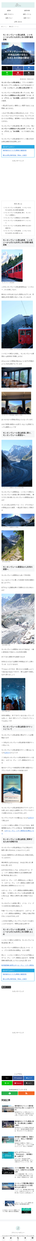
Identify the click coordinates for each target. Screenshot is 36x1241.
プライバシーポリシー (18, 1232)
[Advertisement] (18, 180)
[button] (29, 73)
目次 (15, 204)
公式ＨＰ (7, 752)
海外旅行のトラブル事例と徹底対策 (14, 150)
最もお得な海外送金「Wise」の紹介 (15, 155)
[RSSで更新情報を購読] (26, 1093)
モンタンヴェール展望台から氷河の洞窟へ (17, 218)
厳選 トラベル (7, 987)
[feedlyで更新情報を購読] (9, 1093)
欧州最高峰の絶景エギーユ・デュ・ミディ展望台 (17, 965)
